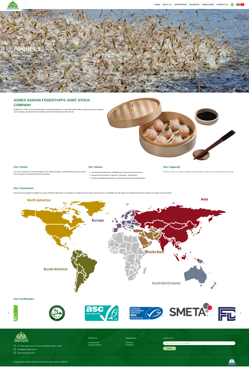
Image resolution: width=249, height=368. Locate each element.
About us (167, 5)
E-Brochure (130, 342)
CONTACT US (222, 5)
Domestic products (94, 345)
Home (157, 5)
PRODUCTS (194, 5)
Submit (169, 348)
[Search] (232, 4)
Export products (93, 342)
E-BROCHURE (208, 5)
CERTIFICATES (180, 5)
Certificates (129, 345)
